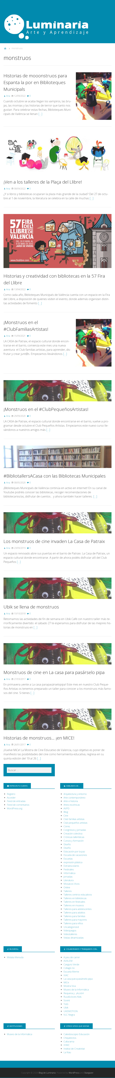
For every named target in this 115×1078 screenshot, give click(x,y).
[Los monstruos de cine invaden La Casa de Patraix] (57, 536)
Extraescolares (71, 865)
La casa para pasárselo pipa (78, 978)
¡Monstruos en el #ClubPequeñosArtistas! (46, 409)
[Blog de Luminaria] (57, 25)
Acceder (11, 797)
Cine (66, 815)
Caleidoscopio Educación (76, 1034)
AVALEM (68, 960)
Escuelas (68, 858)
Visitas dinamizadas (74, 937)
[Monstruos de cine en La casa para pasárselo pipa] (57, 667)
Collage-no (69, 968)
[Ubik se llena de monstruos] (57, 601)
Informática (69, 873)
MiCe (66, 982)
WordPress (74, 1072)
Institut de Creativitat (74, 1048)
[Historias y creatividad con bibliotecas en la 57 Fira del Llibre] (57, 270)
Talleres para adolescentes (78, 909)
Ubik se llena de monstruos (31, 607)
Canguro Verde (71, 964)
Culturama (69, 1041)
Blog (66, 811)
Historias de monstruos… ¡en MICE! (39, 738)
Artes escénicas (72, 804)
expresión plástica (73, 862)
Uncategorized (71, 927)
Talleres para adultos (74, 912)
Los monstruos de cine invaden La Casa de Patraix (54, 541)
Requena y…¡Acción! (74, 993)
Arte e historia (71, 801)
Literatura (68, 880)
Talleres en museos (74, 905)
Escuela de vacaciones (75, 855)
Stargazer (88, 1072)
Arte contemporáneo (74, 797)
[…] (40, 114)
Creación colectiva (73, 833)
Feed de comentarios (18, 804)
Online (67, 887)
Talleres (68, 891)
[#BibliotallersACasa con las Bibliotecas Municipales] (57, 470)
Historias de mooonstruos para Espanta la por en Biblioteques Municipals (35, 82)
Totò (66, 1004)
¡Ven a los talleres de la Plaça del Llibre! (43, 182)
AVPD (66, 808)
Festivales (69, 869)
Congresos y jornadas (75, 829)
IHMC (67, 1045)
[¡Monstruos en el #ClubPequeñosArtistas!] (57, 404)
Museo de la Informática (76, 989)
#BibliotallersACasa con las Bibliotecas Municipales (55, 476)
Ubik (66, 1007)
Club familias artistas (74, 819)
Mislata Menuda (15, 957)
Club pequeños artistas (75, 822)
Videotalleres (70, 934)
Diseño (67, 844)
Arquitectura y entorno (75, 794)
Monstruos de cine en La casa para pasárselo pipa (54, 672)
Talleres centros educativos (78, 894)
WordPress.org (14, 808)
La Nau (67, 1052)
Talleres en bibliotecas (75, 898)
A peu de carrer (72, 957)
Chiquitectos (70, 1037)
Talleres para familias (74, 916)
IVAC (66, 975)
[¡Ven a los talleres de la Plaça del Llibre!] (57, 176)
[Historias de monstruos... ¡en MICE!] (57, 732)
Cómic (67, 826)
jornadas (68, 876)
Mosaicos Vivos (72, 883)
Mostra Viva (70, 985)
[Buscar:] (29, 770)
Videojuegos (70, 930)
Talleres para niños (73, 923)
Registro (11, 794)
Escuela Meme (71, 971)
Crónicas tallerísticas (74, 837)
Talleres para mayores (75, 919)
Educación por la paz (74, 851)
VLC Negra (69, 1014)
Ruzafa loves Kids (72, 996)
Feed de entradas (16, 801)
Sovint (67, 1000)
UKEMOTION (71, 1011)
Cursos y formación (74, 840)
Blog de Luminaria (47, 1072)
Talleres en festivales (74, 901)
